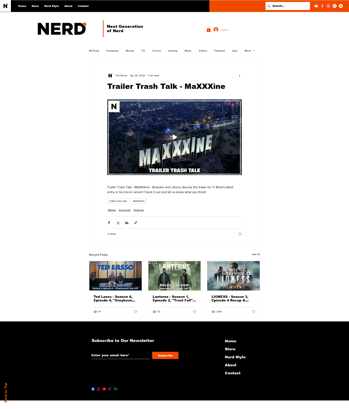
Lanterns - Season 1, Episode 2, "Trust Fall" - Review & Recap (174, 298)
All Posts (94, 50)
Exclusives (113, 50)
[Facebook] (322, 6)
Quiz (234, 50)
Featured (219, 50)
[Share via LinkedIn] (127, 222)
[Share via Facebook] (109, 222)
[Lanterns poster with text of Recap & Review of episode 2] (174, 276)
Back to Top (5, 393)
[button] (52, 6)
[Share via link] (135, 222)
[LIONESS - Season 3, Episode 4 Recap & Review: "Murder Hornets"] (233, 276)
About (230, 365)
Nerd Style (235, 357)
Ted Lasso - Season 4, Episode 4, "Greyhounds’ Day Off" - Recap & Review (115, 298)
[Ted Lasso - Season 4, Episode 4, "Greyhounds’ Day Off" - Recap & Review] (115, 276)
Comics (156, 50)
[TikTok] (335, 6)
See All (256, 254)
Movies (130, 50)
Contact (232, 373)
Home (230, 341)
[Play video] (174, 137)
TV (143, 50)
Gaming (172, 50)
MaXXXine (139, 201)
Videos (203, 50)
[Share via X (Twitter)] (118, 222)
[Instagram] (328, 6)
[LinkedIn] (341, 6)
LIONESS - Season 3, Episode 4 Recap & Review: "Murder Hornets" (230, 298)
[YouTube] (316, 6)
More (248, 50)
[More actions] (239, 75)
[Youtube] (104, 389)
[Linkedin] (115, 389)
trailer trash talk (118, 201)
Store (230, 349)
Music (188, 50)
